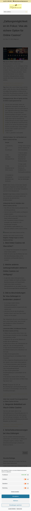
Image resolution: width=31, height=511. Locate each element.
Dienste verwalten (15, 491)
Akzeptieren (15, 496)
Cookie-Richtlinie (12, 508)
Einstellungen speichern (15, 505)
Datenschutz (19, 508)
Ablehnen (15, 500)
